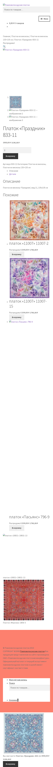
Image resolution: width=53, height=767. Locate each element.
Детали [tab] (12, 174)
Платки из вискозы (20, 36)
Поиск (12, 683)
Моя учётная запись (18, 679)
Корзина (13, 700)
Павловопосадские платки (32, 651)
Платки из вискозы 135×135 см (16, 167)
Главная (6, 36)
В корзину (10, 156)
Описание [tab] (13, 170)
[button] (4, 46)
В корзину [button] (16, 254)
